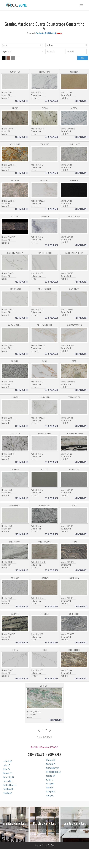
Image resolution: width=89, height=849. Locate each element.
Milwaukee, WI (50, 763)
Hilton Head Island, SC (53, 771)
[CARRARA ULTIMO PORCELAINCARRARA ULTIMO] (44, 407)
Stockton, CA (7, 793)
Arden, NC (6, 765)
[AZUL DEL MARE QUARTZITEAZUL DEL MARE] (15, 154)
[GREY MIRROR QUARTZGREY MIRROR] (44, 623)
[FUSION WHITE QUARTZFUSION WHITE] (74, 587)
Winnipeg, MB (50, 760)
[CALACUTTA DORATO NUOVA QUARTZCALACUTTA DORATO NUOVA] (74, 262)
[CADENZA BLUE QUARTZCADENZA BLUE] (44, 226)
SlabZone (51, 845)
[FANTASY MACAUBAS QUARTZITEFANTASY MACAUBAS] (44, 551)
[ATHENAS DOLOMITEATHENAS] (44, 118)
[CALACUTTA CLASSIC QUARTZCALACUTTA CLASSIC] (44, 262)
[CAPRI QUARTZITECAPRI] (74, 371)
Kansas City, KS (8, 777)
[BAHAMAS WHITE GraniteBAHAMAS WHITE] (74, 154)
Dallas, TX (6, 769)
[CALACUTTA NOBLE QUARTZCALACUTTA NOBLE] (15, 299)
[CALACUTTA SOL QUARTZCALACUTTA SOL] (74, 299)
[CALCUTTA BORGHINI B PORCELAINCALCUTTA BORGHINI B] (74, 335)
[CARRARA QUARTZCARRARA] (15, 407)
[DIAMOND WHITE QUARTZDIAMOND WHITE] (15, 515)
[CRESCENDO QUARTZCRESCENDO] (15, 479)
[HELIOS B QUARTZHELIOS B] (44, 659)
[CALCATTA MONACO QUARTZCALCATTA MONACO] (15, 335)
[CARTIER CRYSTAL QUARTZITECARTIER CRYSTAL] (15, 443)
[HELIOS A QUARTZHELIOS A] (15, 659)
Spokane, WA (50, 775)
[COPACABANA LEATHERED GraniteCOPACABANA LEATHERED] (74, 443)
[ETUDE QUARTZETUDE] (74, 515)
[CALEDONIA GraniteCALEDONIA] (15, 371)
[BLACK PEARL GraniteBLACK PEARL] (74, 190)
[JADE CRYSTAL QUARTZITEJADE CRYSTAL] (44, 698)
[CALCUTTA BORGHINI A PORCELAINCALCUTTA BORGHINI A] (44, 335)
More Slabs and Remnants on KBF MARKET (45, 747)
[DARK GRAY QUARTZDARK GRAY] (44, 479)
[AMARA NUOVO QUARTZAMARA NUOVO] (15, 82)
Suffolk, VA (49, 779)
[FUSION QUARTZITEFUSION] (74, 551)
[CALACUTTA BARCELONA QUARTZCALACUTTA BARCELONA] (15, 262)
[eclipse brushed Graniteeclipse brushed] (44, 515)
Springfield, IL (50, 791)
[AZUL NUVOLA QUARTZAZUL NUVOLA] (44, 154)
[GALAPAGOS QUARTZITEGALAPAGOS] (15, 623)
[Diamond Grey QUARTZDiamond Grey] (74, 479)
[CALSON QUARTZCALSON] (44, 371)
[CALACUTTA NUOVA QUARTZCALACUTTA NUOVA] (44, 299)
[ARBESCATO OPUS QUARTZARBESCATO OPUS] (44, 82)
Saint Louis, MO (8, 789)
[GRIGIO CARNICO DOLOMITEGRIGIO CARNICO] (74, 623)
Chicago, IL (49, 795)
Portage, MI (50, 783)
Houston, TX (7, 773)
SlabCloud (48, 737)
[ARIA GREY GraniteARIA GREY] (15, 118)
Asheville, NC (7, 761)
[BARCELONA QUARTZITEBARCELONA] (15, 190)
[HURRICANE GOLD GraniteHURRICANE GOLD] (74, 659)
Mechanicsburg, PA (52, 767)
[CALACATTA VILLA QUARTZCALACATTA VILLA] (74, 226)
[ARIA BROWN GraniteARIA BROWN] (74, 82)
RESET (82, 58)
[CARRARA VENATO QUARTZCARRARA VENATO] (74, 407)
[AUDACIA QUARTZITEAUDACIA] (74, 118)
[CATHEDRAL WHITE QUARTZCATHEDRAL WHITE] (44, 443)
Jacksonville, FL (8, 781)
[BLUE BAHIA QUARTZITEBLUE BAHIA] (15, 226)
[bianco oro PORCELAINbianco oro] (44, 190)
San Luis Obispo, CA (9, 785)
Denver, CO (49, 787)
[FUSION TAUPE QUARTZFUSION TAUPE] (44, 587)
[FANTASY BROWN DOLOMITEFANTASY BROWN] (15, 551)
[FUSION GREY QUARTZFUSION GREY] (15, 587)
